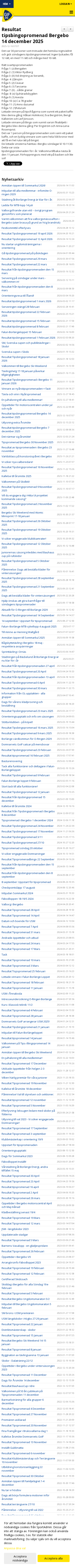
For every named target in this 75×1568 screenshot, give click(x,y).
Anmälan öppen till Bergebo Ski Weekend (27, 1052)
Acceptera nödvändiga (20, 1558)
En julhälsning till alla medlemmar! (22, 400)
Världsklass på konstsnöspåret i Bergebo (27, 456)
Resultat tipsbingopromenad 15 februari (26, 321)
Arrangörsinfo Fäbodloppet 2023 (21, 1262)
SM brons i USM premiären (18, 1313)
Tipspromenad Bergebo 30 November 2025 (27, 442)
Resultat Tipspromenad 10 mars (21, 960)
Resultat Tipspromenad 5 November (23, 1105)
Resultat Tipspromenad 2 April (20, 1192)
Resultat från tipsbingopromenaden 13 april (28, 677)
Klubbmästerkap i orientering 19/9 (22, 1139)
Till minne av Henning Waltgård (20, 632)
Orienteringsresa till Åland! (18, 295)
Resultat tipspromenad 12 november (24, 1100)
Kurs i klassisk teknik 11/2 (17, 1004)
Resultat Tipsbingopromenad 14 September (28, 615)
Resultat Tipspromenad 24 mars (21, 943)
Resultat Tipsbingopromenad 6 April (23, 682)
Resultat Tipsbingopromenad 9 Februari (26, 775)
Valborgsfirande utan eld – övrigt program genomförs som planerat (27, 212)
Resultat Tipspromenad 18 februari (23, 982)
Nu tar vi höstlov (11, 1490)
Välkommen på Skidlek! (16, 481)
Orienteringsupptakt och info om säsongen (28, 716)
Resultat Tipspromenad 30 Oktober (23, 1476)
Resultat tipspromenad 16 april (20, 1187)
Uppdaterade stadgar (15, 1234)
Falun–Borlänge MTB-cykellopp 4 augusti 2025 (29, 626)
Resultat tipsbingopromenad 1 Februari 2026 (28, 337)
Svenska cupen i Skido (15, 352)
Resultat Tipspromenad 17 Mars (21, 949)
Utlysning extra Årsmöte (16, 422)
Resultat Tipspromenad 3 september (24, 1134)
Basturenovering (12, 761)
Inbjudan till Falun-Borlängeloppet (22, 1032)
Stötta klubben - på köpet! (17, 722)
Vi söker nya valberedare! (17, 462)
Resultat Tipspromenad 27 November (24, 1414)
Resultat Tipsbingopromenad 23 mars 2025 (27, 711)
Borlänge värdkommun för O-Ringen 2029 (27, 739)
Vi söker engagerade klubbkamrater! (24, 538)
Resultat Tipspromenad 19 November (24, 1083)
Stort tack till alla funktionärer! (20, 786)
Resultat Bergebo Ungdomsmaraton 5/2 (26, 1299)
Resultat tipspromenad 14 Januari (22, 1038)
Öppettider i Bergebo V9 (16, 1257)
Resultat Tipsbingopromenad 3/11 (22, 837)
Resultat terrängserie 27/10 (18, 1504)
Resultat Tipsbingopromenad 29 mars (24, 259)
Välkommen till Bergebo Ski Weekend (24, 366)
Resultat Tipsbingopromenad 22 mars (24, 264)
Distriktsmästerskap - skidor (19, 1330)
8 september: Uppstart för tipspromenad (26, 882)
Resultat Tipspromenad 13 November (24, 1442)
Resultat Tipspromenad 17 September (25, 1128)
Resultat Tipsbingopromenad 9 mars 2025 (27, 733)
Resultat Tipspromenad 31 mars (21, 932)
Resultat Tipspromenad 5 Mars (20, 1240)
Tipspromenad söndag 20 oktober (22, 848)
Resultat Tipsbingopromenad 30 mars (24, 688)
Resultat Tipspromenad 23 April (20, 1181)
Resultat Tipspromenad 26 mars (21, 1198)
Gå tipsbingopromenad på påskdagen (25, 253)
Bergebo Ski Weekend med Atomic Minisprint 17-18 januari (22, 514)
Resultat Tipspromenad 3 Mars (20, 965)
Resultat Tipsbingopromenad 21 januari (25, 1027)
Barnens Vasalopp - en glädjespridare (25, 1246)
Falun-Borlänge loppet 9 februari (21, 781)
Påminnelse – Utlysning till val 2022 (22, 1510)
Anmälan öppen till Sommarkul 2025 (23, 637)
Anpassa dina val (15, 1548)
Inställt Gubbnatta (12, 1447)
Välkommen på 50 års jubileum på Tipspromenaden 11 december (22, 1392)
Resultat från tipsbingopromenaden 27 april (28, 666)
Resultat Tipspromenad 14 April (20, 915)
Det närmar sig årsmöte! (16, 436)
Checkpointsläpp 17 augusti (18, 887)
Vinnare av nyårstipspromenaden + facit (26, 388)
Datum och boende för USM (18, 921)
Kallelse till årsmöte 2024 (16, 806)
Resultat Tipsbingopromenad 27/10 (23, 842)
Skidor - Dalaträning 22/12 (17, 1360)
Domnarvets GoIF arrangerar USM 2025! (26, 1021)
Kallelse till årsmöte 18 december (22, 1089)
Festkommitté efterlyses (16, 228)
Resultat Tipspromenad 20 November (24, 1425)
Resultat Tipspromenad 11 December (24, 1375)
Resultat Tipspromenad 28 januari (22, 1016)
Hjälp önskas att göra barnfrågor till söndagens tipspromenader (23, 602)
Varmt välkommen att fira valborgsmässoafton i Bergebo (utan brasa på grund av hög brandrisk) (31, 220)
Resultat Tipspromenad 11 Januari (22, 988)
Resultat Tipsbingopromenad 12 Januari (25, 792)
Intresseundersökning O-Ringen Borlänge (27, 999)
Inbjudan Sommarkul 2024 (17, 893)
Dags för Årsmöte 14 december (20, 1380)
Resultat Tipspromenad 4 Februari (22, 1010)
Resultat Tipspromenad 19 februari (23, 1268)
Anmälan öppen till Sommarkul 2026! (23, 185)
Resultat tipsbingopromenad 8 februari (25, 326)
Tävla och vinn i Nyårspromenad (21, 394)
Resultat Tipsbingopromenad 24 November (28, 826)
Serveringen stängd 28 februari (21, 307)
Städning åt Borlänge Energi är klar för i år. (27, 199)
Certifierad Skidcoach (15, 1279)
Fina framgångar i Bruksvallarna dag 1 (25, 1431)
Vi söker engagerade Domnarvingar (23, 854)
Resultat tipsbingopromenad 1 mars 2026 (26, 301)
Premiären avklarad (14, 1420)
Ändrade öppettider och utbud (20, 938)
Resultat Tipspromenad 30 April (20, 1176)
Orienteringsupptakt (14, 1150)
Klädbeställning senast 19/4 (18, 1212)
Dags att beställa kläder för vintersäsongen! (28, 595)
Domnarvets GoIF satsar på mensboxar (25, 744)
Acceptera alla (53, 1558)
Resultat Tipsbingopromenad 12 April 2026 (27, 239)
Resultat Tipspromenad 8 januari (21, 1349)
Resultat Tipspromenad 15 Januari (22, 1335)
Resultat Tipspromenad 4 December (23, 1408)
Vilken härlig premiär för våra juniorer (24, 1077)
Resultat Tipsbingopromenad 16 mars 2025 (27, 727)
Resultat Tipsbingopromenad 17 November (28, 831)
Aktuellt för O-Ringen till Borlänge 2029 (25, 610)
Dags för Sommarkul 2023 (17, 1156)
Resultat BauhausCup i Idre (18, 1386)
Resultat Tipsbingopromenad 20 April (24, 671)
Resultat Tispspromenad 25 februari (23, 971)
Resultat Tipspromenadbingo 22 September (28, 859)
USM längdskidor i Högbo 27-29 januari (25, 1318)
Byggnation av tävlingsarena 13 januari (25, 1355)
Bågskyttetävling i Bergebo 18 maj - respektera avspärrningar (23, 644)
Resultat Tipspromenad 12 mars (21, 1223)
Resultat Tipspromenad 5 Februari (22, 1293)
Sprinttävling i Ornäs (14, 652)
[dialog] (37, 1541)
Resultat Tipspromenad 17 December (24, 1063)
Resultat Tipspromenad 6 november (23, 1453)
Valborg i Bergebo (12, 904)
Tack (4, 954)
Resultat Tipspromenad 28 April (20, 910)
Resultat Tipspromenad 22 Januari (22, 1324)
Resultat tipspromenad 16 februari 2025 (26, 755)
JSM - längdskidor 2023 (15, 1229)
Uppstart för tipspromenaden (19, 1145)
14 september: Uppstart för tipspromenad (27, 621)
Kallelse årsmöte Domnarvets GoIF (23, 1436)
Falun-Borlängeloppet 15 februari (22, 332)
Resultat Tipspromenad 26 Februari (23, 1251)
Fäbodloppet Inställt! (14, 1161)
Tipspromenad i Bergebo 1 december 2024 (27, 820)
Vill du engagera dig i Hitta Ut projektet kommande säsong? (25, 497)
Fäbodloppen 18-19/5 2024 (17, 899)
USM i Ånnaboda (12, 993)
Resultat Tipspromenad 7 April (20, 926)
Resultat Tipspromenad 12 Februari (23, 1273)
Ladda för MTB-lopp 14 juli (17, 205)
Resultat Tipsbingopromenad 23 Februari (26, 750)
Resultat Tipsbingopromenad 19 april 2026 (27, 233)
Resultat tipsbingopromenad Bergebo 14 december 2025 (35, 35)
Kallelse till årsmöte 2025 (16, 476)
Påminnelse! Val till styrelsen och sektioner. (28, 1094)
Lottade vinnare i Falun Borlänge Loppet (26, 977)
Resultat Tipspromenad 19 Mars (21, 1218)
